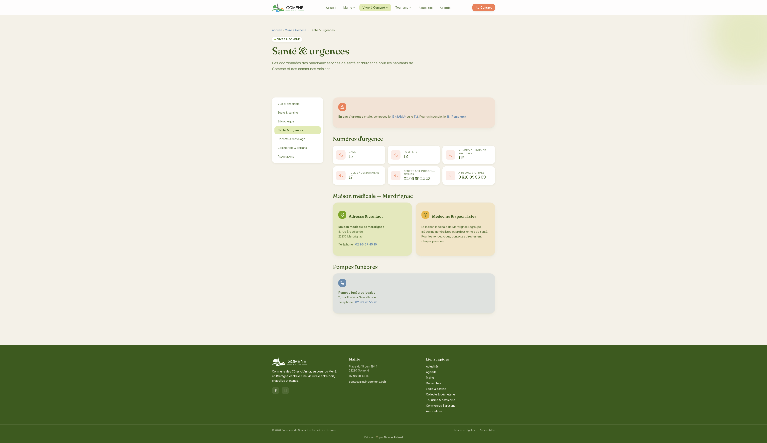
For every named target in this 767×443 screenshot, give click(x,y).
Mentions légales (464, 430)
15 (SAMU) (398, 116)
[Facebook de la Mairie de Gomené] (275, 390)
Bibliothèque (286, 121)
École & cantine (288, 112)
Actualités (426, 7)
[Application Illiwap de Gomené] (285, 390)
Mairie (347, 7)
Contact (486, 7)
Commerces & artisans (292, 147)
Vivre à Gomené (374, 7)
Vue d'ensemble (289, 103)
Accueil (331, 7)
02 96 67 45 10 (366, 244)
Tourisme (401, 7)
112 (416, 116)
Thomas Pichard (393, 437)
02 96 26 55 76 (366, 302)
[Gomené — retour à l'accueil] (288, 7)
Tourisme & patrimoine (440, 400)
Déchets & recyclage (291, 139)
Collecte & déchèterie (440, 394)
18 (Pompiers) (456, 116)
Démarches (433, 383)
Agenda (445, 7)
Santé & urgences (290, 130)
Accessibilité (487, 430)
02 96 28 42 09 (359, 376)
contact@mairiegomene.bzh (367, 381)
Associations (286, 156)
